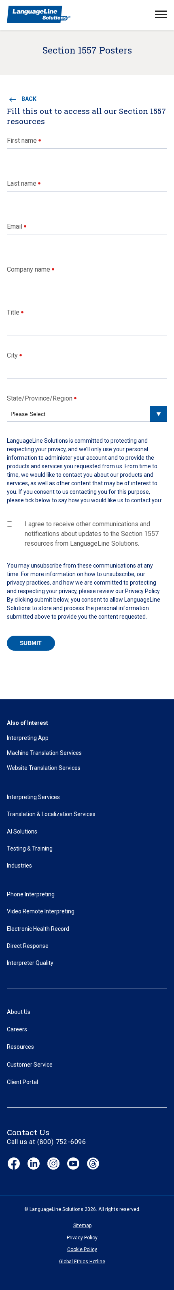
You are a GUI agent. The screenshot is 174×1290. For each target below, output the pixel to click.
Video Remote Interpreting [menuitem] (40, 911)
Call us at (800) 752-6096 (46, 1142)
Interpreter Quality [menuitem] (30, 963)
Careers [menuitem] (17, 1029)
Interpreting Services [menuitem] (33, 797)
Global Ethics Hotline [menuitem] (82, 1261)
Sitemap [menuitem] (82, 1225)
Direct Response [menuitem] (28, 946)
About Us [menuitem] (18, 1012)
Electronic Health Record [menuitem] (38, 929)
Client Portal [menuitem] (22, 1082)
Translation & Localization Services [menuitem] (51, 814)
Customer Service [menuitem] (30, 1064)
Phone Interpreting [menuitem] (31, 894)
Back (28, 99)
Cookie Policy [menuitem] (82, 1249)
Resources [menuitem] (20, 1047)
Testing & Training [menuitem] (30, 848)
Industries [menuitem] (19, 865)
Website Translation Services (44, 768)
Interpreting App (28, 738)
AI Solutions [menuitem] (22, 831)
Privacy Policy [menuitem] (82, 1238)
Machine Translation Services (44, 753)
